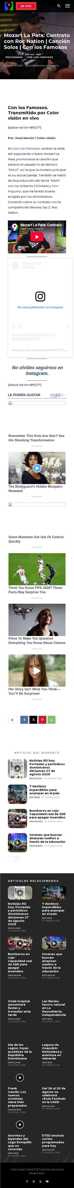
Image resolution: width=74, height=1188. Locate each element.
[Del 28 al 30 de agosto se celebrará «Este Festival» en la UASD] (54, 1077)
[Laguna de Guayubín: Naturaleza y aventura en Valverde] (54, 1034)
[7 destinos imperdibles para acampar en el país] (17, 794)
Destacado (35, 778)
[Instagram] (33, 1181)
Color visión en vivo (33, 115)
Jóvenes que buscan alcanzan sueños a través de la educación (47, 838)
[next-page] (16, 858)
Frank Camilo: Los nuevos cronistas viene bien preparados (17, 1096)
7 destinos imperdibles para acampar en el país (44, 789)
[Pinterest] (42, 720)
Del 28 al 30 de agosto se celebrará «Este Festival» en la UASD (54, 1095)
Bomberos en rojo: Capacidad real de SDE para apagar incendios (47, 814)
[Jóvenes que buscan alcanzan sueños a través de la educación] (17, 842)
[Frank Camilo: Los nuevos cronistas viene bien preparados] (20, 1077)
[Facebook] (24, 720)
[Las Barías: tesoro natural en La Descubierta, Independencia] (54, 990)
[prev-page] (10, 858)
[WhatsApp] (51, 720)
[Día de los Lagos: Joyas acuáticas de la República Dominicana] (20, 1034)
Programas (14, 57)
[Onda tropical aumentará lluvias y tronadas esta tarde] (20, 990)
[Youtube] (47, 1181)
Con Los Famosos (40, 57)
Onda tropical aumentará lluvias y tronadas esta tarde (19, 1008)
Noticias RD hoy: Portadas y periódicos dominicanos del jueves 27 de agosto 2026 (47, 767)
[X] (33, 720)
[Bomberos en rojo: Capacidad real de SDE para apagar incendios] (17, 818)
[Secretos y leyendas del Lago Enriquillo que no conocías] (20, 1124)
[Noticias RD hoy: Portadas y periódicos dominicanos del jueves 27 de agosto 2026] (17, 768)
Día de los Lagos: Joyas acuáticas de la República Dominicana (20, 1051)
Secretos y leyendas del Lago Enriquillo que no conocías (20, 1142)
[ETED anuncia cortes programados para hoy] (54, 1124)
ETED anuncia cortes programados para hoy (53, 1141)
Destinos (34, 797)
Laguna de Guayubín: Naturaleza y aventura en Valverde (52, 1051)
